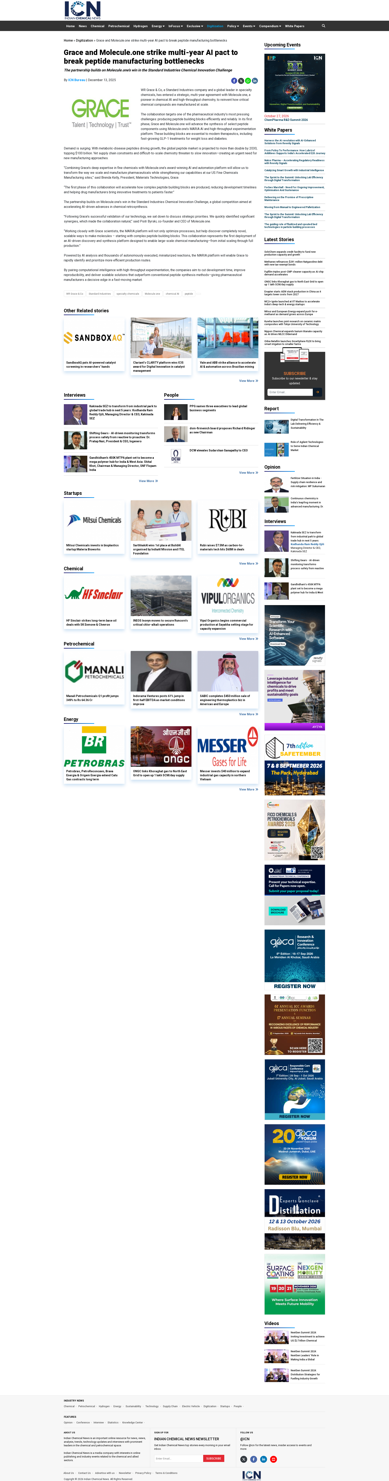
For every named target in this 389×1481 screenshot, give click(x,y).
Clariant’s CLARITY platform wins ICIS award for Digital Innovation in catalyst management (159, 366)
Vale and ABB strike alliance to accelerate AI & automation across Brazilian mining (228, 364)
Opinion (68, 1422)
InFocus (175, 26)
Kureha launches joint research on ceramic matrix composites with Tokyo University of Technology (292, 323)
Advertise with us (105, 1473)
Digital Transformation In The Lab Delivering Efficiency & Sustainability (307, 423)
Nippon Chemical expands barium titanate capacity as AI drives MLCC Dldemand (293, 333)
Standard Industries (100, 293)
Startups (225, 1406)
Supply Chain (170, 1406)
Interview (99, 1422)
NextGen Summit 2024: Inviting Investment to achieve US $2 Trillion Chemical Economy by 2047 (308, 1336)
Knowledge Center (132, 1422)
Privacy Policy (143, 1473)
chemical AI (172, 293)
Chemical (97, 26)
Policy (232, 26)
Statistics (113, 1422)
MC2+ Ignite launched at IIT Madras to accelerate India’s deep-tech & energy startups (292, 303)
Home (70, 26)
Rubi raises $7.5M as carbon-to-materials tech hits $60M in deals (222, 547)
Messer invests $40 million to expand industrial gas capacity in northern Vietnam (225, 775)
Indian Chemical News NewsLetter (186, 1439)
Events (248, 26)
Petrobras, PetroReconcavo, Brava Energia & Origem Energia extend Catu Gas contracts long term (92, 775)
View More (247, 381)
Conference (83, 1422)
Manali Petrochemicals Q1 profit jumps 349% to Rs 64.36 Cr (92, 698)
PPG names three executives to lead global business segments (218, 408)
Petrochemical (118, 26)
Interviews (74, 395)
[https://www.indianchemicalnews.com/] (262, 1475)
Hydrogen (141, 26)
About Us (68, 1473)
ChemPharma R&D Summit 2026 (286, 117)
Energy (157, 26)
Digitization (215, 26)
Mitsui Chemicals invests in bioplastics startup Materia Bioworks (92, 547)
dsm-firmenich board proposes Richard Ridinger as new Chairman (222, 430)
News (83, 26)
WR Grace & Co (74, 293)
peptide (189, 293)
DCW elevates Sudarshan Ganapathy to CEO (219, 450)
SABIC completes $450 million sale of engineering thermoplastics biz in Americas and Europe (225, 700)
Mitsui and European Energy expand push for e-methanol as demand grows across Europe (291, 313)
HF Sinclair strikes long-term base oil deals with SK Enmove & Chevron (91, 622)
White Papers (294, 26)
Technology (152, 1406)
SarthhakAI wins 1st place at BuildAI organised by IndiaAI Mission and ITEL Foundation (159, 549)
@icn (244, 1439)
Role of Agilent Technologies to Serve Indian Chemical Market (307, 446)
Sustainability (134, 1406)
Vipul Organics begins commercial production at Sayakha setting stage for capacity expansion (226, 624)
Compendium (269, 26)
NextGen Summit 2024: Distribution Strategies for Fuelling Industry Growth (305, 1374)
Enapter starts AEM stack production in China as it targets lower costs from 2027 (292, 293)
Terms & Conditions (166, 1473)
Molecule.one (152, 293)
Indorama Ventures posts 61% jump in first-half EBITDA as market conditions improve (159, 700)
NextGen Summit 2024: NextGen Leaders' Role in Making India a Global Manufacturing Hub (305, 1355)
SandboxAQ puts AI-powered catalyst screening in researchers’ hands (91, 364)
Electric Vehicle (191, 1406)
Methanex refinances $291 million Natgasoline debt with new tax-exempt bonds (293, 263)
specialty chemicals (127, 293)
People (171, 395)
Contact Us (84, 1473)
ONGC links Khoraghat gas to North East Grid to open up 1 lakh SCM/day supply (160, 773)
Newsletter (125, 1473)
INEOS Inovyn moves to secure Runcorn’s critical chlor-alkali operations (160, 622)
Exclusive (194, 26)
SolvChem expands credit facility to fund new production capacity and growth (290, 253)
